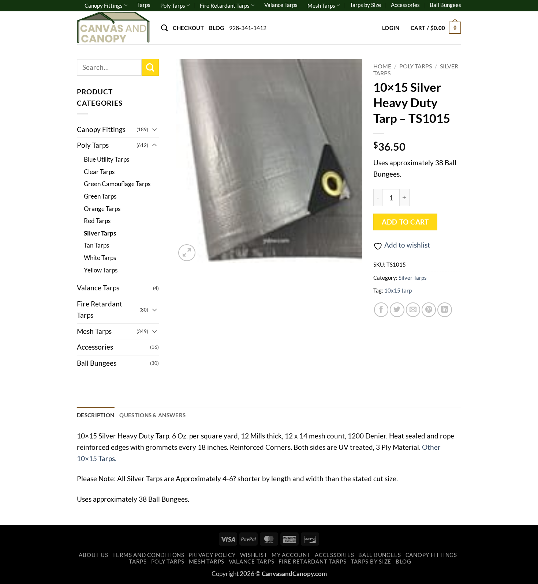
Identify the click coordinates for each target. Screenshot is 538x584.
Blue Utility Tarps (106, 159)
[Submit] (150, 67)
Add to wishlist (407, 245)
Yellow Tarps (100, 270)
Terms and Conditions (148, 555)
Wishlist (254, 555)
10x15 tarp (398, 290)
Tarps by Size (365, 4)
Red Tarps (97, 221)
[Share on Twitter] (397, 309)
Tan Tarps (96, 245)
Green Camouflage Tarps (117, 184)
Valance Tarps (281, 4)
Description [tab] (95, 415)
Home (382, 66)
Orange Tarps (102, 208)
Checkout (188, 28)
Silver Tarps (413, 277)
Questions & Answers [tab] (152, 415)
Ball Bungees (445, 4)
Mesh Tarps (321, 5)
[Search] (164, 27)
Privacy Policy (211, 555)
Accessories (405, 4)
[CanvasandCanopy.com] (113, 28)
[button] (391, 27)
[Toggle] (154, 129)
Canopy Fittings (104, 5)
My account (291, 555)
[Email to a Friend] (413, 309)
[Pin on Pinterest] (429, 309)
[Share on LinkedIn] (444, 309)
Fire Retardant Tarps (225, 5)
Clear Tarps (99, 172)
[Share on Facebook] (381, 309)
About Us (93, 555)
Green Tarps (100, 196)
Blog (216, 28)
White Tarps (100, 257)
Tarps (143, 4)
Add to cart (405, 222)
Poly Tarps (172, 5)
